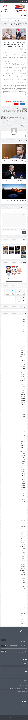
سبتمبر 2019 (23, 481)
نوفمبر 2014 (23, 588)
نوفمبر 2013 (23, 612)
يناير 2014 (23, 608)
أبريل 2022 (23, 420)
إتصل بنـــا (25, 677)
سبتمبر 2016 (23, 552)
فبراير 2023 (23, 400)
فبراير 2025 (23, 353)
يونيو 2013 (23, 621)
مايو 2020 (23, 465)
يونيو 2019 (23, 487)
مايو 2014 (23, 600)
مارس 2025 (23, 351)
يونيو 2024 (23, 368)
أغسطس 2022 (22, 412)
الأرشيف (25, 663)
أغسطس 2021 (22, 436)
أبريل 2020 (23, 467)
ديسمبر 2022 (22, 404)
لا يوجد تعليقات (10, 49)
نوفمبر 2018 (23, 501)
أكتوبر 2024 (23, 360)
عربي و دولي (15, 49)
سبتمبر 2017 (23, 529)
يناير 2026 (23, 331)
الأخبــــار (19, 49)
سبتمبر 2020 (23, 457)
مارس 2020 (23, 469)
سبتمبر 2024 (23, 362)
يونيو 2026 (23, 321)
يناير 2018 (23, 521)
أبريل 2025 (23, 349)
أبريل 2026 (23, 325)
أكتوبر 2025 (23, 337)
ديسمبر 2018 (22, 499)
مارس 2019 (23, 493)
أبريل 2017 (23, 538)
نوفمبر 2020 (23, 453)
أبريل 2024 (23, 372)
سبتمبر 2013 (23, 616)
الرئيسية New (24, 683)
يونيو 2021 (23, 440)
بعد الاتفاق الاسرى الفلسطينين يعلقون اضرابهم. (18, 688)
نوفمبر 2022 (23, 406)
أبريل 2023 (23, 396)
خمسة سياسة (24, 705)
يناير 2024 (23, 378)
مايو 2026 (23, 323)
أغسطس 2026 (22, 317)
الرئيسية (25, 680)
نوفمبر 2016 (23, 548)
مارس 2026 (23, 327)
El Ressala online (24, 674)
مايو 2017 (23, 536)
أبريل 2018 (23, 515)
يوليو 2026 (23, 319)
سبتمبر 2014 (23, 592)
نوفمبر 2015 (23, 572)
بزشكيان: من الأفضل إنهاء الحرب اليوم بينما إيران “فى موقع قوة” (14, 181)
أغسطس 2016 (22, 554)
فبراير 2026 (23, 329)
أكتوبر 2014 (23, 590)
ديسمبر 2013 (22, 610)
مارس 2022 (23, 422)
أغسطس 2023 (22, 388)
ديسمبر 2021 (22, 428)
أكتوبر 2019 (23, 479)
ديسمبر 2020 (22, 451)
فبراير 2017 (23, 542)
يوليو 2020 (23, 461)
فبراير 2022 (23, 424)
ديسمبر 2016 (22, 546)
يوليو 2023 (23, 390)
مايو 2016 (23, 560)
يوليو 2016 (23, 556)
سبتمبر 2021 (23, 434)
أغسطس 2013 (22, 617)
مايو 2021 (23, 442)
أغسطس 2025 (22, 341)
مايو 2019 (23, 489)
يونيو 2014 (23, 598)
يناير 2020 (23, 473)
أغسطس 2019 (22, 483)
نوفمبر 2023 (23, 382)
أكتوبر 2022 (23, 408)
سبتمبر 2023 (23, 386)
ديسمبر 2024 (22, 357)
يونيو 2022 (23, 416)
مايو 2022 (23, 418)
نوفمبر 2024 (23, 358)
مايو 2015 (23, 584)
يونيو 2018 (23, 511)
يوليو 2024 (23, 366)
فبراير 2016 (23, 566)
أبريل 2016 (23, 562)
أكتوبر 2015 (23, 574)
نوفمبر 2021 (23, 430)
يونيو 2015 (23, 582)
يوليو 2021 (23, 438)
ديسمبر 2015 (22, 570)
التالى (9, 116)
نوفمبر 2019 (23, 477)
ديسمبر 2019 (22, 475)
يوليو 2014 (23, 596)
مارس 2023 (23, 398)
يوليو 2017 (23, 533)
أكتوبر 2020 (23, 455)
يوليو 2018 (23, 509)
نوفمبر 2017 (23, 525)
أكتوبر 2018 (23, 503)
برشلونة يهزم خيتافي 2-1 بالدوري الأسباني (19, 686)
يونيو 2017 (23, 534)
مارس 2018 (23, 517)
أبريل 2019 (23, 491)
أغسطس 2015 (22, 578)
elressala (22, 48)
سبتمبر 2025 (23, 339)
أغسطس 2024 (22, 364)
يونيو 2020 (23, 463)
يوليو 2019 (23, 485)
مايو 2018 (23, 513)
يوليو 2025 (23, 343)
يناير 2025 (23, 355)
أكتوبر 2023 (23, 384)
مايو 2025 (23, 347)
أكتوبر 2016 (23, 550)
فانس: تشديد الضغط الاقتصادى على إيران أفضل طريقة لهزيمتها (15, 161)
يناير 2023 (23, 402)
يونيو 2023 (23, 392)
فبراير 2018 (23, 519)
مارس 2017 (23, 540)
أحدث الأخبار (23, 49)
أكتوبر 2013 (23, 614)
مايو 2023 (23, 394)
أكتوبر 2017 (23, 527)
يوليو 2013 (23, 620)
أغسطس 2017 (22, 531)
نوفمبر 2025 (23, 335)
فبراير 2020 (23, 471)
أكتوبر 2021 (23, 432)
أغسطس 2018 (22, 507)
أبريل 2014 (23, 602)
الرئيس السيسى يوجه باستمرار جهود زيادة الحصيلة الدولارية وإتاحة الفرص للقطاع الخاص (16, 119)
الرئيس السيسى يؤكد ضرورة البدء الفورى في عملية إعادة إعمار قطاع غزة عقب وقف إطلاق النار (12, 111)
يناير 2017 (23, 544)
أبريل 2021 (23, 444)
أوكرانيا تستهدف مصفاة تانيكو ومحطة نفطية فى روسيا (15, 201)
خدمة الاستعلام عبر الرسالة (22, 691)
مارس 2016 (23, 564)
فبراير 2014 (23, 606)
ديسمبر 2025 (22, 333)
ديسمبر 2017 (22, 523)
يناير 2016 (23, 568)
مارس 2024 (23, 374)
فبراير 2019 (23, 495)
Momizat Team (21, 717)
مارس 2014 (23, 604)
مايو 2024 (23, 370)
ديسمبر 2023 (22, 380)
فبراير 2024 (23, 376)
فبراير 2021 (23, 447)
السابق (18, 109)
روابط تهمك (25, 694)
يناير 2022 (23, 426)
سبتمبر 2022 (23, 410)
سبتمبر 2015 (23, 576)
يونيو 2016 (23, 558)
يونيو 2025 (23, 345)
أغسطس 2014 (22, 594)
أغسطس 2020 (22, 459)
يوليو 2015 (23, 580)
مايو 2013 (23, 623)
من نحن (26, 697)
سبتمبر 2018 (23, 505)
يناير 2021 (23, 449)
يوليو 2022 (23, 414)
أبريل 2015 (23, 586)
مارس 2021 (23, 445)
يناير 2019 (23, 497)
